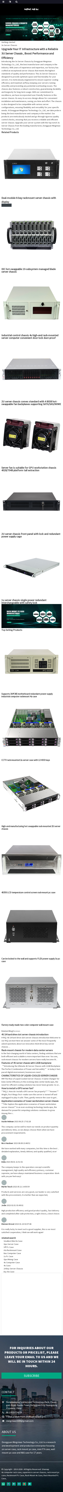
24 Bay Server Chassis (13, 1268)
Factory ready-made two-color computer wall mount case (27, 1024)
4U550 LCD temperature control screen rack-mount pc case (28, 892)
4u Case (7, 1265)
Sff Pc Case (9, 1247)
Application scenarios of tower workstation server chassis (30, 1100)
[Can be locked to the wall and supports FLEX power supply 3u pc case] (31, 926)
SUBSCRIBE (31, 1376)
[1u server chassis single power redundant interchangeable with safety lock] (31, 567)
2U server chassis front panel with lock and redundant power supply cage (30, 535)
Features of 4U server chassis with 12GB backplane (26, 1062)
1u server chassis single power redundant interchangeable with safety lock (23, 601)
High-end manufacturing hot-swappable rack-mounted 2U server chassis (30, 827)
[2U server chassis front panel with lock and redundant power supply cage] (31, 501)
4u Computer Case (12, 1262)
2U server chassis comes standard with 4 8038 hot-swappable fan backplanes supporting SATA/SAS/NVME (31, 403)
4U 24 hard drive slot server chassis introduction (24, 1034)
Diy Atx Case (9, 1271)
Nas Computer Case (12, 1253)
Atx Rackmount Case (13, 1250)
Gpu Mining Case (11, 1259)
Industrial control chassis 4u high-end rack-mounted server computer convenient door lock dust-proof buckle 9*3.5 (29, 338)
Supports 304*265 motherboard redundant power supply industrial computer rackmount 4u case (27, 695)
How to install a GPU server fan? (17, 1088)
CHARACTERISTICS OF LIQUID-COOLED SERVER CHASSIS (29, 1075)
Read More (6, 205)
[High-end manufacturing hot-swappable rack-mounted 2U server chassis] (31, 793)
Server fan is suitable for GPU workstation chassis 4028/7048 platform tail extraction (28, 469)
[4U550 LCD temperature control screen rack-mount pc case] (31, 860)
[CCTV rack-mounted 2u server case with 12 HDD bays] (31, 727)
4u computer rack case (11, 1472)
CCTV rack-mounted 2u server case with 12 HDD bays (25, 760)
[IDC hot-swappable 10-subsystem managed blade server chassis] (31, 236)
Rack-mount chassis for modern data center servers (27, 1050)
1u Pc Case (8, 1256)
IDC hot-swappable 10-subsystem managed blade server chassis (28, 270)
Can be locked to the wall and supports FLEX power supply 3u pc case (30, 960)
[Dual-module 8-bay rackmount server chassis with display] (31, 163)
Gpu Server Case (11, 1244)
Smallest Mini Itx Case (13, 1241)
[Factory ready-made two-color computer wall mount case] (31, 992)
